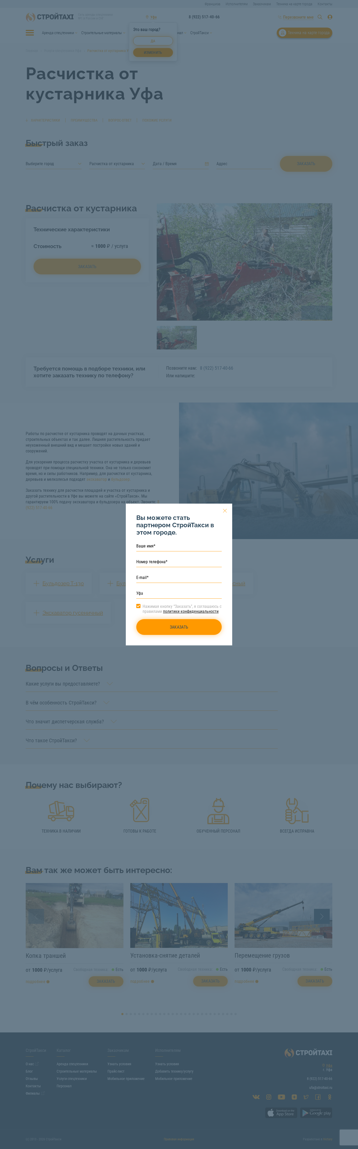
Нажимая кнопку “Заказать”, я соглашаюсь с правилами (182, 609)
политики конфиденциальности (191, 611)
